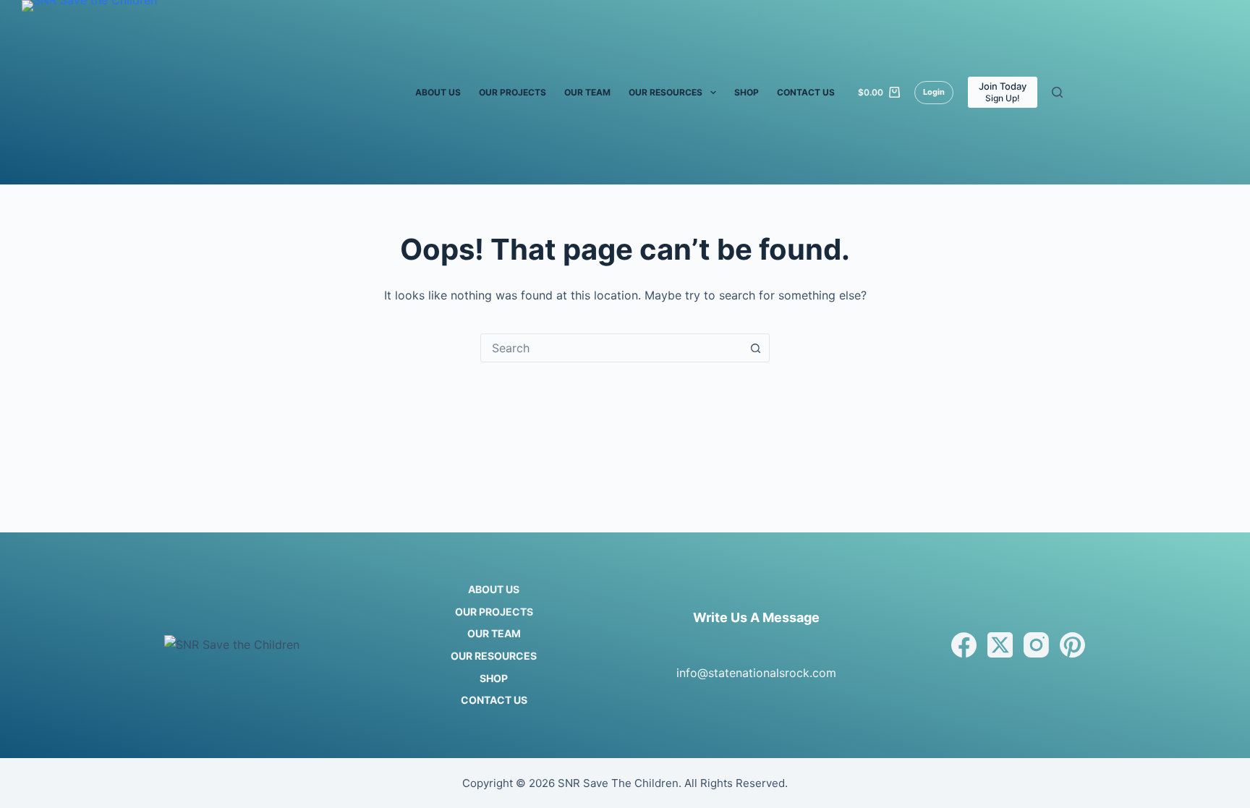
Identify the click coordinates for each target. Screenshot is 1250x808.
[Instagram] (1036, 645)
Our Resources (665, 92)
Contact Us (806, 92)
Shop (746, 92)
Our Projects (512, 92)
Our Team (587, 92)
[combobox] (611, 347)
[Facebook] (964, 645)
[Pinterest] (1072, 645)
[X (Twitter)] (1000, 645)
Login (934, 92)
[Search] (1057, 92)
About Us (438, 92)
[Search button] (755, 348)
